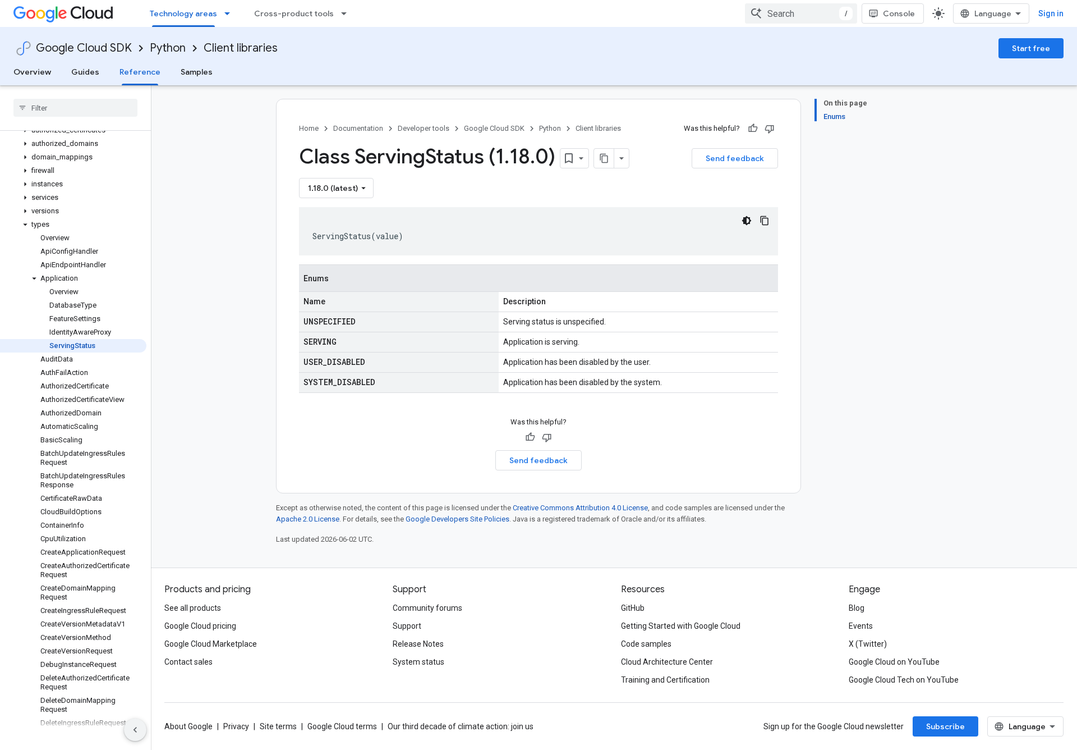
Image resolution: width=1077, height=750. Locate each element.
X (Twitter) (868, 643)
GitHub (633, 607)
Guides (85, 72)
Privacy (236, 726)
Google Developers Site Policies (457, 519)
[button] (73, 143)
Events (861, 625)
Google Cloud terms (342, 726)
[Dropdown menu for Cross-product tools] (347, 13)
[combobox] (801, 13)
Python (168, 48)
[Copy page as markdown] (604, 158)
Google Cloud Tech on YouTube (904, 679)
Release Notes (418, 643)
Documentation (358, 128)
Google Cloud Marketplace (210, 643)
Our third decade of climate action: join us (460, 726)
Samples (197, 72)
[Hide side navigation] (135, 730)
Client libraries (241, 48)
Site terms (278, 726)
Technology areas (183, 13)
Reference (139, 72)
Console (899, 13)
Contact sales (188, 661)
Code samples (646, 643)
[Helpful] (752, 128)
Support (407, 625)
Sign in (1051, 13)
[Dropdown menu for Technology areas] (230, 13)
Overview (32, 72)
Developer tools (423, 128)
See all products (192, 607)
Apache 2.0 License (307, 519)
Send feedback (735, 158)
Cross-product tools (294, 13)
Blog (856, 607)
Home (309, 128)
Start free (1031, 48)
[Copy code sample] (765, 221)
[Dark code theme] (747, 221)
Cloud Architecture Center (667, 661)
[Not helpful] (769, 128)
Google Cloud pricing (200, 625)
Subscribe (945, 726)
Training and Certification (665, 679)
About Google (188, 726)
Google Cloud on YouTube (894, 661)
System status (418, 661)
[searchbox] (75, 108)
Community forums (427, 607)
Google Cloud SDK (84, 48)
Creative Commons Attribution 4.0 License (580, 508)
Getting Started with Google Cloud (680, 625)
